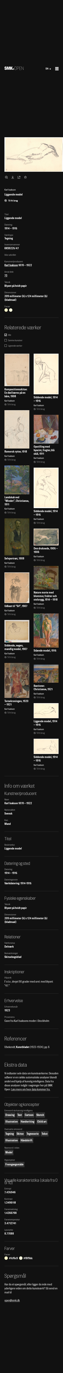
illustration (11, 1121)
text (19, 1115)
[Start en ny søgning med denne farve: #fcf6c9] (6, 310)
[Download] (13, 177)
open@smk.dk (12, 1300)
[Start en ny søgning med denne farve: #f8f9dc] (10, 310)
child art (41, 1121)
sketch (40, 1115)
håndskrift (26, 1140)
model (9, 1152)
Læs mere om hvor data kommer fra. (30, 1089)
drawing (10, 1115)
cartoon (29, 1115)
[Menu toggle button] (57, 68)
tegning (9, 1133)
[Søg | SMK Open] (14, 69)
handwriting (27, 1121)
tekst (45, 1133)
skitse (20, 1133)
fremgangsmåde (14, 1164)
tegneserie (33, 1133)
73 (5, 275)
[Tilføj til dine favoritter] (26, 177)
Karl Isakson (11, 265)
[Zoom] (6, 177)
